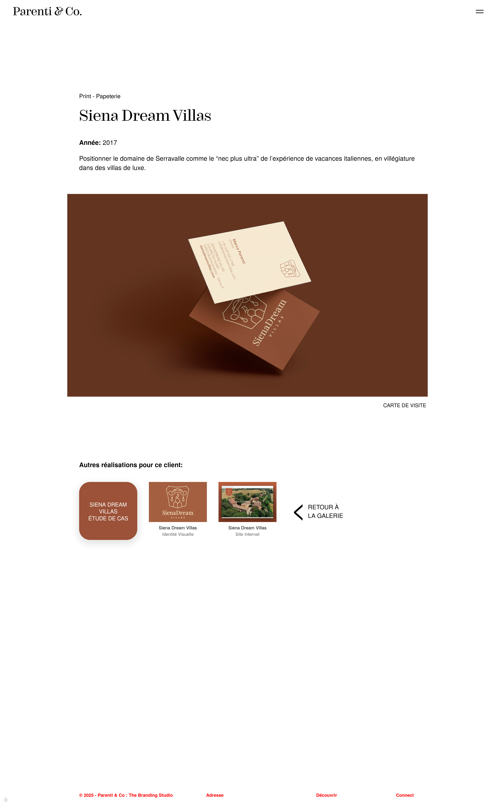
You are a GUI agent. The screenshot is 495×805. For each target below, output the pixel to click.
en (450, 11)
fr (460, 11)
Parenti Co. (47, 11)
